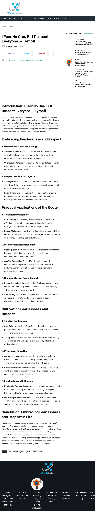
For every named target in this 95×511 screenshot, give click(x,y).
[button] (90, 18)
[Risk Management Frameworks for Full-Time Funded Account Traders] (69, 42)
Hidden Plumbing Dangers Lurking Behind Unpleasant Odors (84, 63)
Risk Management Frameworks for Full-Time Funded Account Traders (84, 42)
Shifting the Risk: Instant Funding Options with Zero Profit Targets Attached (84, 74)
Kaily (10, 46)
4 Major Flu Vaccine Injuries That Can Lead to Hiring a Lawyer (84, 84)
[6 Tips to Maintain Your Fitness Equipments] (69, 52)
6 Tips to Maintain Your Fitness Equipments (83, 53)
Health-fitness (80, 50)
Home (4, 27)
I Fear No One (37, 452)
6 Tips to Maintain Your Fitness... (22, 495)
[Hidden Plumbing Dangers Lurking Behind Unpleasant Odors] (69, 63)
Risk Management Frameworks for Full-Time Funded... (8, 498)
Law (76, 80)
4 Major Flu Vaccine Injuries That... (66, 495)
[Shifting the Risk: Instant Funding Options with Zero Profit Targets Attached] (69, 73)
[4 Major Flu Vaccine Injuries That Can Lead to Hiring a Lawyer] (69, 83)
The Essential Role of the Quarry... (81, 495)
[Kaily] (4, 46)
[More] (51, 53)
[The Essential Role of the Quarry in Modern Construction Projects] (81, 484)
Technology (79, 39)
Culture (10, 27)
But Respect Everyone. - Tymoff (19, 452)
